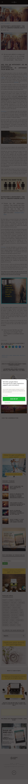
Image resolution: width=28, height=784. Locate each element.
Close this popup (7, 402)
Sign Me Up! (14, 399)
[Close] (26, 379)
